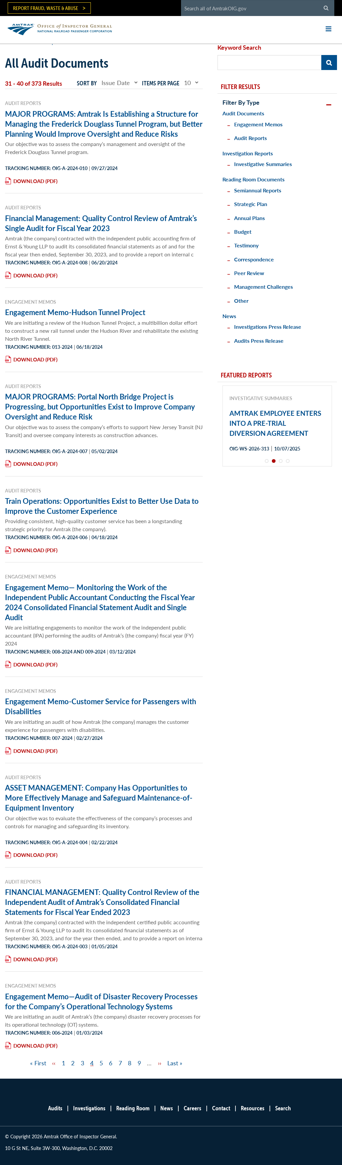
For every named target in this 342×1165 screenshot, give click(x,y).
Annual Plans (249, 218)
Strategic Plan (250, 204)
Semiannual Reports (257, 190)
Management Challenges (263, 286)
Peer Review (249, 273)
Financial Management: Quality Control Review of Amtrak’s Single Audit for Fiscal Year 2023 (101, 223)
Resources (253, 1108)
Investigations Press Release (267, 326)
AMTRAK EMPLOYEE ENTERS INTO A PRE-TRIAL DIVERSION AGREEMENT (275, 423)
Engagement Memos (258, 124)
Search (283, 1108)
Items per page (160, 83)
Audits (55, 1108)
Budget (242, 231)
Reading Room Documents (253, 179)
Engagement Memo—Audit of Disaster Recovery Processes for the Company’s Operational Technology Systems (101, 1001)
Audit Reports (250, 138)
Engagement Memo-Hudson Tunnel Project (75, 312)
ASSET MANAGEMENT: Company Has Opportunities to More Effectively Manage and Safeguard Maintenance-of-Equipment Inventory (98, 797)
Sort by (87, 83)
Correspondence (254, 259)
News (229, 316)
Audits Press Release (259, 340)
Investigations (89, 1108)
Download (28, 180)
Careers (192, 1108)
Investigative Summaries (263, 164)
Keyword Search (239, 47)
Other (241, 300)
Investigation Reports (247, 153)
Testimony (246, 245)
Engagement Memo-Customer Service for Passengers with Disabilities (100, 706)
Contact (221, 1108)
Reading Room (133, 1108)
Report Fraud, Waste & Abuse (45, 8)
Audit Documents (243, 113)
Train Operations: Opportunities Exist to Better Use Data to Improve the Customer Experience (102, 505)
